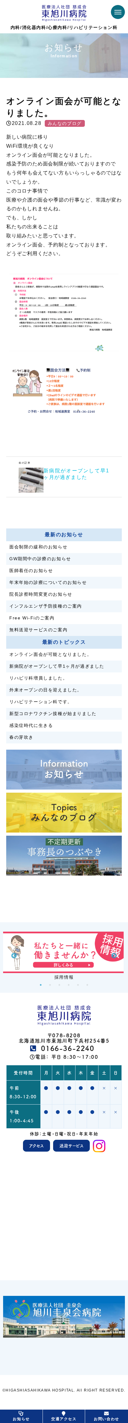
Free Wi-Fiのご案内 (31, 617)
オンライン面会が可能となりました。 (50, 654)
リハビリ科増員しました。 (38, 678)
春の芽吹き (21, 737)
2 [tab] (50, 985)
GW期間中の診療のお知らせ (40, 558)
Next (114, 956)
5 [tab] (78, 985)
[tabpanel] (64, 956)
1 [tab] (41, 985)
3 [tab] (59, 985)
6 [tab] (87, 985)
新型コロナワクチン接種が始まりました (53, 713)
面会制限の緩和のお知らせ (38, 546)
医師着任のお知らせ (31, 570)
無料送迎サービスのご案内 (38, 629)
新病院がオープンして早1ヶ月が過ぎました (56, 666)
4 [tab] (69, 985)
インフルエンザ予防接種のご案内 (45, 606)
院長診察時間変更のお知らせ (40, 594)
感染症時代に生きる (31, 725)
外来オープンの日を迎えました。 (45, 689)
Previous (14, 956)
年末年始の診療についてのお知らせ (48, 582)
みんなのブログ (65, 123)
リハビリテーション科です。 (40, 701)
